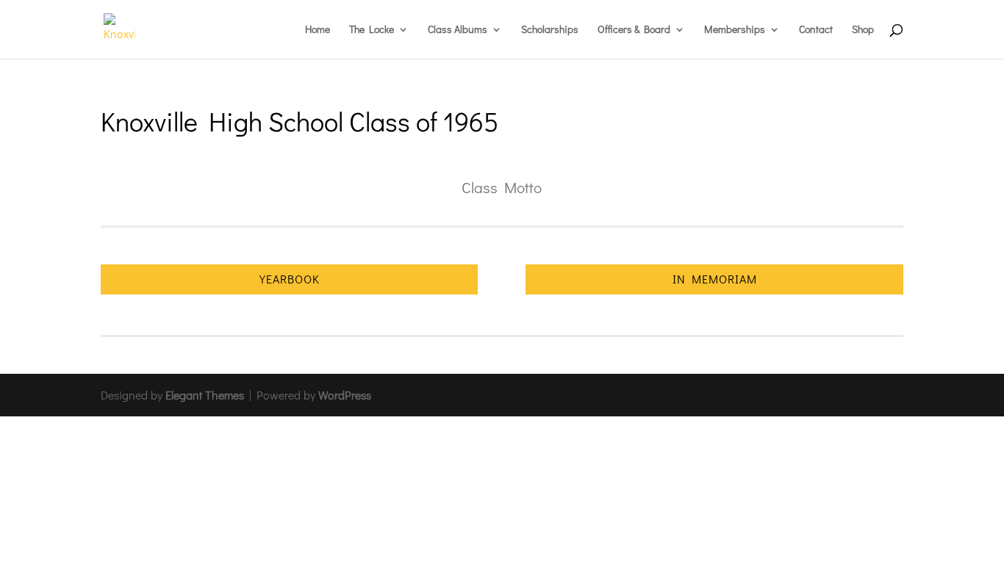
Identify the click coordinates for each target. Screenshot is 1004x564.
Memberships (734, 30)
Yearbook (289, 278)
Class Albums (457, 30)
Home (317, 30)
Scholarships (549, 30)
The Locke (371, 30)
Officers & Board (634, 30)
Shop (863, 30)
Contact (816, 30)
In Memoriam (715, 278)
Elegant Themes (204, 394)
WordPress (344, 394)
